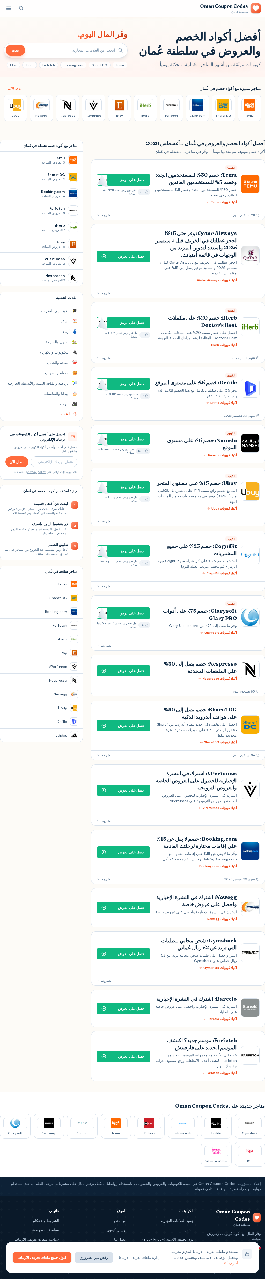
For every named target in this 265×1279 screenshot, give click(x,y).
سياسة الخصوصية (45, 1230)
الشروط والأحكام (46, 1220)
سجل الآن (17, 462)
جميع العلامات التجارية (177, 1220)
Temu (120, 65)
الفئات (189, 1230)
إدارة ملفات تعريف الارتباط (138, 1257)
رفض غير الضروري (94, 1257)
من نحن (120, 1220)
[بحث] (21, 8)
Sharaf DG (99, 65)
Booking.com (73, 65)
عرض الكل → (13, 88)
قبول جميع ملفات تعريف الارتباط (42, 1257)
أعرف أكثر (230, 1263)
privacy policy (36, 472)
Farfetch (48, 65)
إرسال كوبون (116, 1230)
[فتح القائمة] (8, 8)
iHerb (30, 65)
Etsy (13, 65)
